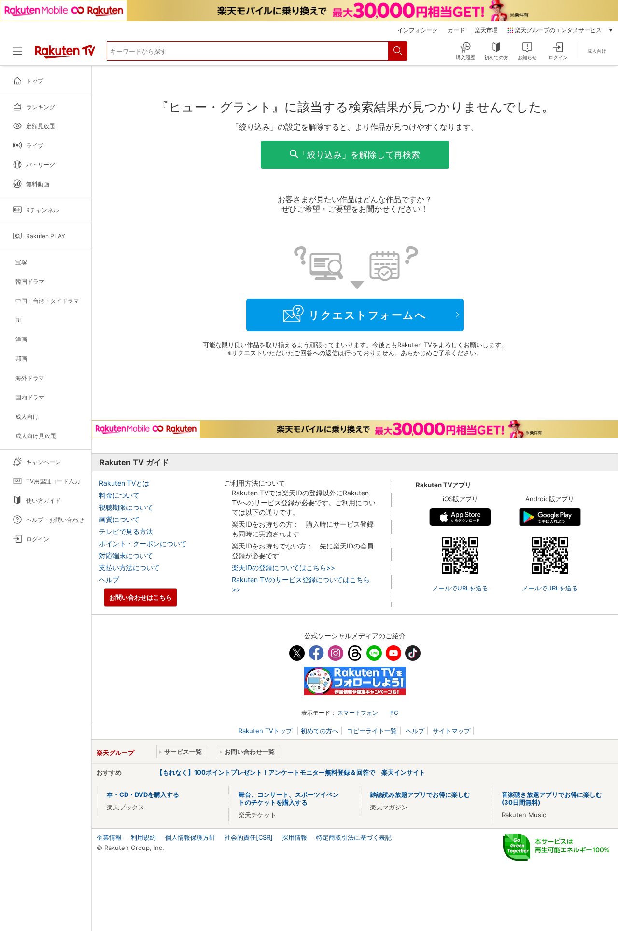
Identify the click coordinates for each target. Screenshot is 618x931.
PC (394, 712)
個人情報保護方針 (190, 837)
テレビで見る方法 (126, 531)
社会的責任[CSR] (249, 837)
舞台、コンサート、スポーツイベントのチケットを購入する (289, 798)
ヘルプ (109, 579)
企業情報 (109, 837)
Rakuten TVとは (124, 483)
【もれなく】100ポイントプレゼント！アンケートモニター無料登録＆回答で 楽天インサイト (290, 772)
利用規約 (143, 837)
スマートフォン (357, 712)
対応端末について (126, 555)
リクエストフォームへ (367, 315)
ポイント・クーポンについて (143, 543)
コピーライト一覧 (372, 731)
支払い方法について (129, 567)
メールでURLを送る (460, 588)
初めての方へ (319, 731)
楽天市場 (486, 30)
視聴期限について (126, 507)
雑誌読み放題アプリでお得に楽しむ (420, 794)
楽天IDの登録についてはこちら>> (283, 567)
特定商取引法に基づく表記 (354, 837)
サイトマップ (451, 731)
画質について (119, 519)
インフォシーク (417, 30)
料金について (119, 495)
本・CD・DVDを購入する (143, 794)
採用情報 (294, 837)
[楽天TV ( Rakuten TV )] (65, 55)
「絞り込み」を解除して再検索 (359, 155)
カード (456, 30)
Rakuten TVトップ (266, 731)
